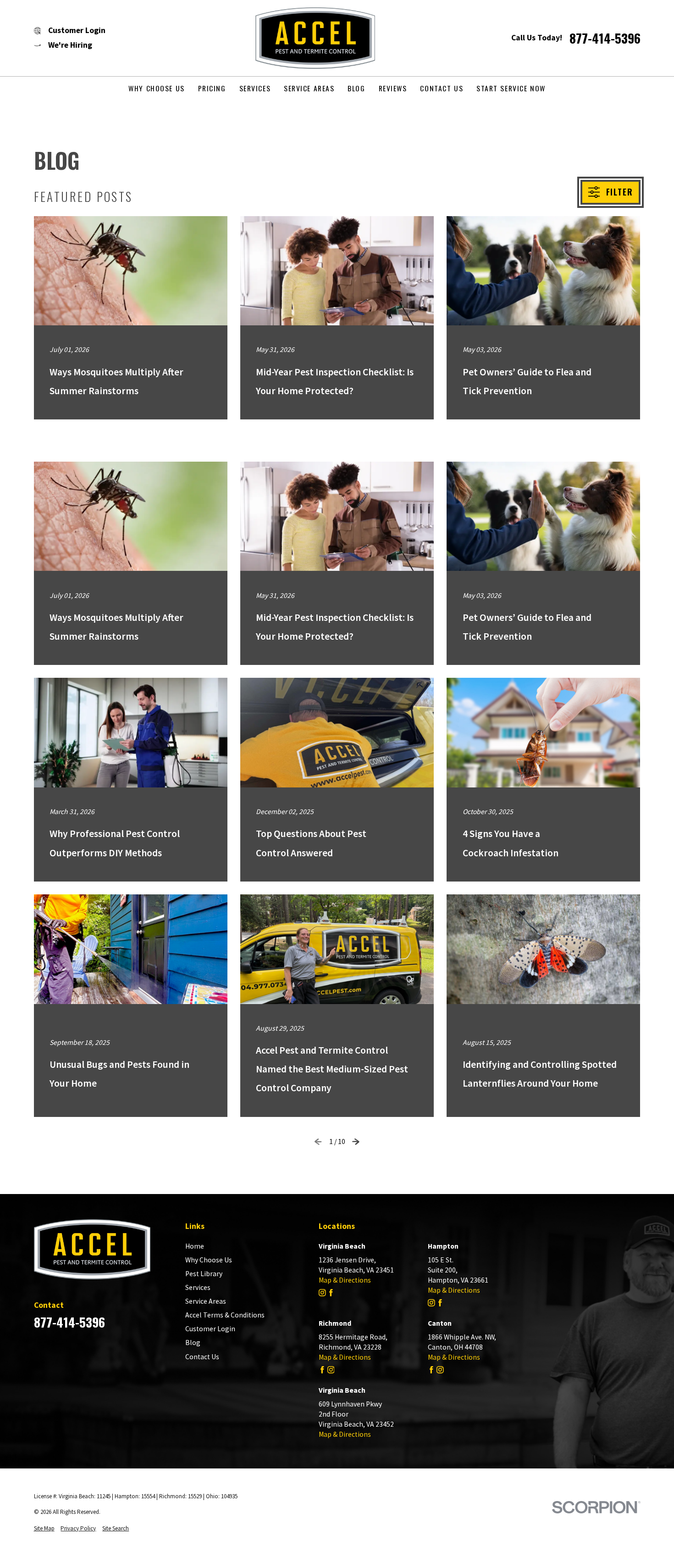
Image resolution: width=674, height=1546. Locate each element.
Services (197, 1287)
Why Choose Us (208, 1260)
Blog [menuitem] (356, 88)
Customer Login (210, 1328)
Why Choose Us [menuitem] (156, 88)
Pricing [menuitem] (212, 88)
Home (194, 1246)
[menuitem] (44, 1528)
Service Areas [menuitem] (309, 88)
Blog (192, 1342)
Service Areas (205, 1301)
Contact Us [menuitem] (441, 88)
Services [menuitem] (255, 88)
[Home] (308, 38)
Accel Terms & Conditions (225, 1315)
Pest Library (203, 1273)
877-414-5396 (605, 37)
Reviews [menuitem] (393, 88)
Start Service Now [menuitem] (511, 88)
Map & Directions (345, 1280)
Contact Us (202, 1356)
